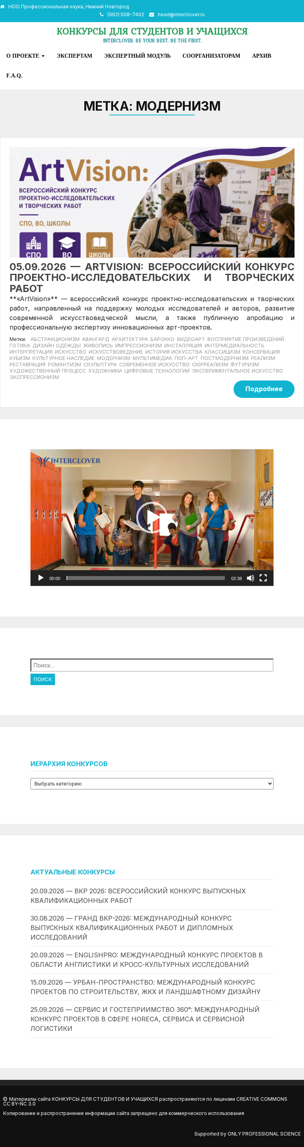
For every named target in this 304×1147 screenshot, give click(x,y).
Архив (261, 56)
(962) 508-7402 (125, 14)
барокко (162, 339)
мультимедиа (152, 358)
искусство (70, 352)
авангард (95, 339)
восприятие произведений (245, 339)
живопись (98, 345)
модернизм (113, 358)
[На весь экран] (263, 578)
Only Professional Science (264, 1134)
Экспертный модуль (137, 56)
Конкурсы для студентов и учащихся (152, 31)
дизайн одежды (56, 345)
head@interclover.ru (181, 14)
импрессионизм (138, 345)
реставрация (28, 364)
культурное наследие (63, 358)
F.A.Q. (14, 75)
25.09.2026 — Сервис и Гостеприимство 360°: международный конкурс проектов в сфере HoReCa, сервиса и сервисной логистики (145, 1019)
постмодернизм (225, 358)
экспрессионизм (34, 377)
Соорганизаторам (211, 56)
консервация (261, 352)
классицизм (222, 352)
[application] (152, 517)
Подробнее (264, 389)
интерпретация (31, 352)
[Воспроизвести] (41, 578)
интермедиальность (234, 345)
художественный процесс (48, 371)
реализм (263, 358)
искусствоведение (116, 352)
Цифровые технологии (157, 371)
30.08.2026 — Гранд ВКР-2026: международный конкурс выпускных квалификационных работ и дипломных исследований (131, 927)
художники (105, 371)
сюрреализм (210, 364)
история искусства (173, 352)
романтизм (64, 364)
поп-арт (186, 358)
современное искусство (154, 364)
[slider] (145, 578)
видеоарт (191, 339)
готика (20, 345)
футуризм (244, 364)
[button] (152, 517)
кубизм (20, 358)
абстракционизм (55, 339)
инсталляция (183, 345)
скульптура (100, 364)
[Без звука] (251, 578)
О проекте (23, 56)
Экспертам (74, 56)
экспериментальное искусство (237, 371)
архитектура (130, 339)
